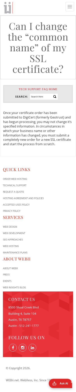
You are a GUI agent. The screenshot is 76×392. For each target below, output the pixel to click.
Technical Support (15, 185)
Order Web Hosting (15, 179)
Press (6, 274)
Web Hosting (11, 246)
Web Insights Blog (14, 287)
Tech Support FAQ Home (38, 89)
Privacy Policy (11, 211)
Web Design (10, 226)
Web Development (14, 233)
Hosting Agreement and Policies (23, 198)
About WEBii (10, 268)
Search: (21, 96)
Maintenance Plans (15, 252)
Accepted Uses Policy (16, 204)
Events (7, 281)
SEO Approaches (13, 239)
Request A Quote (13, 191)
